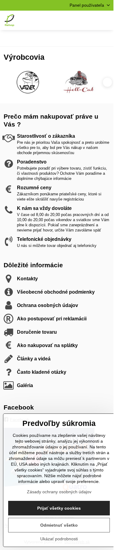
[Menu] (106, 20)
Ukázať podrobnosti (59, 538)
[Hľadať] (77, 20)
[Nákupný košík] (91, 20)
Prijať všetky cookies (59, 508)
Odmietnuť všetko (59, 525)
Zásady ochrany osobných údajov (59, 491)
